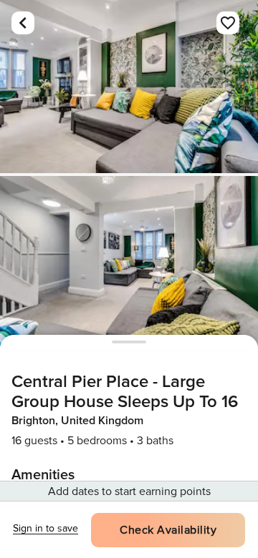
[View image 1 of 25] (129, 86)
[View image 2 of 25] (129, 262)
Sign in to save (45, 528)
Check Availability (168, 530)
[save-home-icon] (227, 22)
